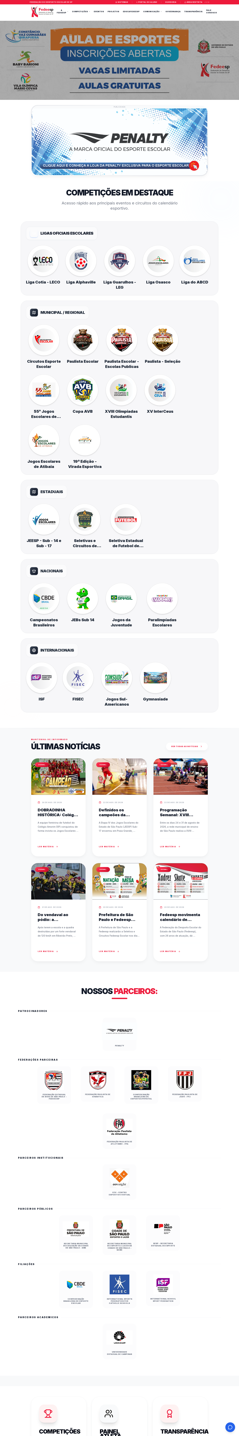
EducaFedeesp (131, 12)
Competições (80, 12)
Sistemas (123, 2)
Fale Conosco (211, 11)
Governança (173, 12)
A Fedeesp (61, 11)
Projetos (113, 12)
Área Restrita (194, 2)
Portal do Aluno (147, 2)
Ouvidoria (170, 2)
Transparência (193, 12)
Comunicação (151, 12)
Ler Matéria (46, 847)
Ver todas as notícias (184, 746)
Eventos (99, 12)
